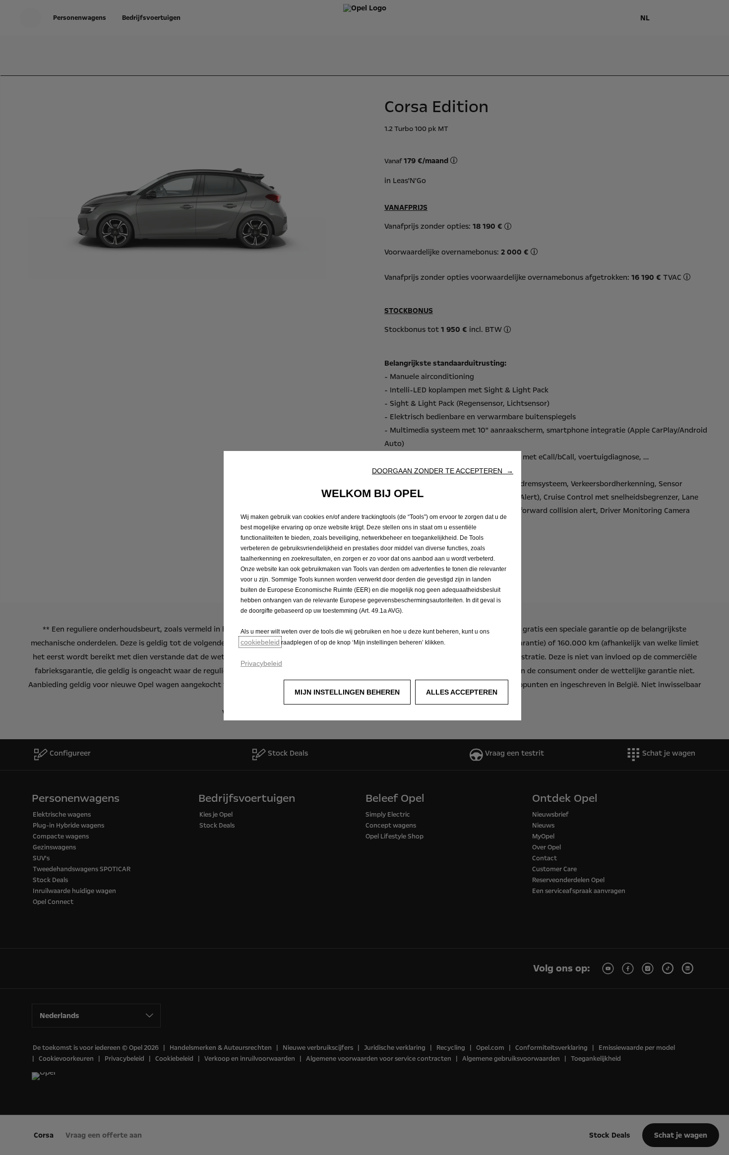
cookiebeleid (260, 642)
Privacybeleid (261, 663)
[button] (442, 471)
